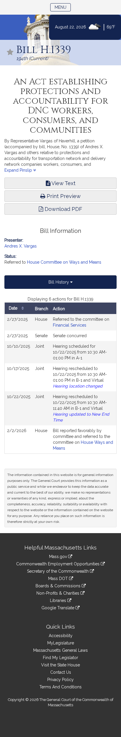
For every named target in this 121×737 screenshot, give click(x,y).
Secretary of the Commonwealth (58, 571)
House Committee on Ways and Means (64, 262)
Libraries (58, 600)
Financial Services (69, 325)
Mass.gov (58, 556)
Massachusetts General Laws (60, 650)
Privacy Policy (60, 679)
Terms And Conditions (60, 687)
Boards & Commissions (59, 586)
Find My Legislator (60, 657)
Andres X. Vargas (20, 246)
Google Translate (58, 607)
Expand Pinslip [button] (18, 170)
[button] (10, 52)
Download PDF (62, 209)
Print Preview (63, 196)
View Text (62, 183)
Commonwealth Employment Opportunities (58, 564)
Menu (63, 7)
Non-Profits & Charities (58, 593)
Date (14, 308)
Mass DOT (58, 578)
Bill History (59, 282)
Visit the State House (60, 665)
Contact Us (60, 672)
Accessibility (61, 635)
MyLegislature (60, 643)
